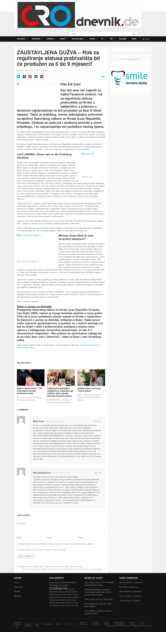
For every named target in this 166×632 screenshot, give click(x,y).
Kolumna (52, 600)
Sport (62, 39)
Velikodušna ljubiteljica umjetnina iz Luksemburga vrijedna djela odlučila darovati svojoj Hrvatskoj (60, 392)
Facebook (24, 76)
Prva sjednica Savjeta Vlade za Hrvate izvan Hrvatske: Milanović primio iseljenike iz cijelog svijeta (63, 569)
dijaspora (61, 592)
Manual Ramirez (125, 582)
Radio (134, 39)
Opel (68, 603)
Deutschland (77, 39)
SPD (50, 605)
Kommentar (22, 523)
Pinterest (41, 76)
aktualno (51, 582)
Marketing (18, 596)
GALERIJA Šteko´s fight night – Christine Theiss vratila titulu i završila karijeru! (51, 566)
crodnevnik (58, 588)
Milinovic (57, 603)
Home (16, 582)
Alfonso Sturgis (125, 596)
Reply (97, 421)
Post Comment (25, 556)
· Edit (61, 421)
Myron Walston (125, 591)
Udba (72, 605)
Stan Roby (123, 587)
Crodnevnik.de (124, 625)
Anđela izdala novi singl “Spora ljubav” (89, 389)
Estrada (67, 592)
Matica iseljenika (60, 600)
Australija (58, 582)
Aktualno (21, 39)
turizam (68, 605)
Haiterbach (58, 597)
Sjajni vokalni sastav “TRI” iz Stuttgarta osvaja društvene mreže (30, 391)
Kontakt (17, 591)
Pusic (72, 603)
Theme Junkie (146, 625)
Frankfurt (69, 594)
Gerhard (75, 594)
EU (102, 39)
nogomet (63, 603)
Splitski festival (57, 605)
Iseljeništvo (75, 597)
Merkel (74, 600)
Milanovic (52, 603)
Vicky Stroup (124, 600)
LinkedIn (35, 76)
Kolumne (122, 39)
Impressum (18, 587)
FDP (64, 594)
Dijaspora (36, 39)
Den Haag (71, 589)
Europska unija (58, 594)
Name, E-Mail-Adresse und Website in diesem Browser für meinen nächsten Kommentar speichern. (57, 544)
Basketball (64, 582)
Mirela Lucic (38, 421)
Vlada (76, 605)
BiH (111, 39)
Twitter (18, 76)
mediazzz (68, 600)
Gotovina (52, 597)
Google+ (30, 76)
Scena (92, 39)
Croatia (50, 39)
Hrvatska (68, 597)
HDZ (64, 597)
